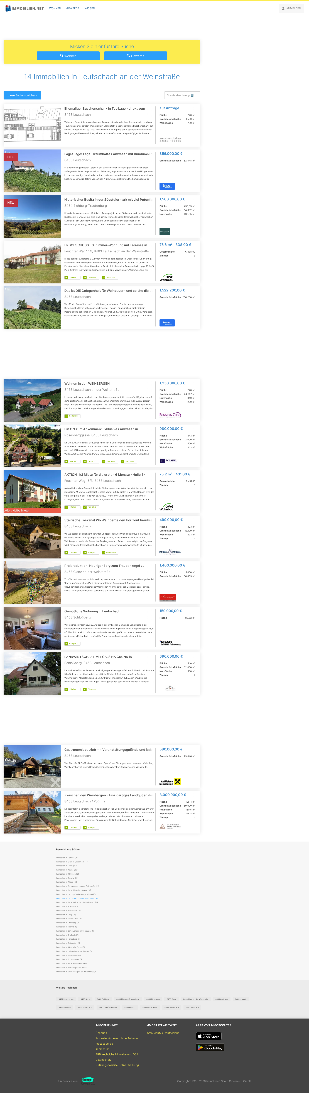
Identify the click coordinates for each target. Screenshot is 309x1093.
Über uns (101, 1033)
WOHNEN (55, 8)
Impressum (102, 1049)
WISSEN (90, 8)
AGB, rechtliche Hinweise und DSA (116, 1054)
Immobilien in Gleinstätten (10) (69, 918)
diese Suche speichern (22, 95)
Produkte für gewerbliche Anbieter (116, 1038)
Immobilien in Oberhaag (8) (67, 923)
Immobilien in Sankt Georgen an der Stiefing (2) (76, 971)
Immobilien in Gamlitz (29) (67, 878)
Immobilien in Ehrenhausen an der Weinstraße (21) (77, 886)
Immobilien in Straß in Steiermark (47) (72, 862)
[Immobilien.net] (24, 8)
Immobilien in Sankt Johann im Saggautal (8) (75, 931)
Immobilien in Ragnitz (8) (66, 927)
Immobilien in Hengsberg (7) (68, 939)
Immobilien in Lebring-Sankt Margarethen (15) (76, 894)
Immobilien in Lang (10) (66, 915)
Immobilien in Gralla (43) (66, 866)
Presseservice (104, 1043)
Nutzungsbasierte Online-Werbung (117, 1065)
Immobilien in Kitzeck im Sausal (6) (70, 947)
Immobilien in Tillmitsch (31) (68, 874)
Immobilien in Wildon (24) (66, 882)
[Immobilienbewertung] (86, 1081)
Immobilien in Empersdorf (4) (68, 955)
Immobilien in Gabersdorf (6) (68, 943)
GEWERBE (72, 8)
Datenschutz (103, 1059)
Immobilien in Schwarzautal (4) (69, 959)
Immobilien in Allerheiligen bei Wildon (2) (73, 967)
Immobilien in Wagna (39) (67, 870)
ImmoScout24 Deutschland (163, 1033)
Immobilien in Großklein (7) (67, 935)
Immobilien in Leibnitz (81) (67, 858)
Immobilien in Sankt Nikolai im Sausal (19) (73, 890)
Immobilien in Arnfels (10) (67, 906)
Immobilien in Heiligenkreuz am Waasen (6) (74, 951)
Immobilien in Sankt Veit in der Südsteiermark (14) (77, 902)
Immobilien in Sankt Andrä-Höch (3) (71, 963)
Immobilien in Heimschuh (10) (68, 910)
